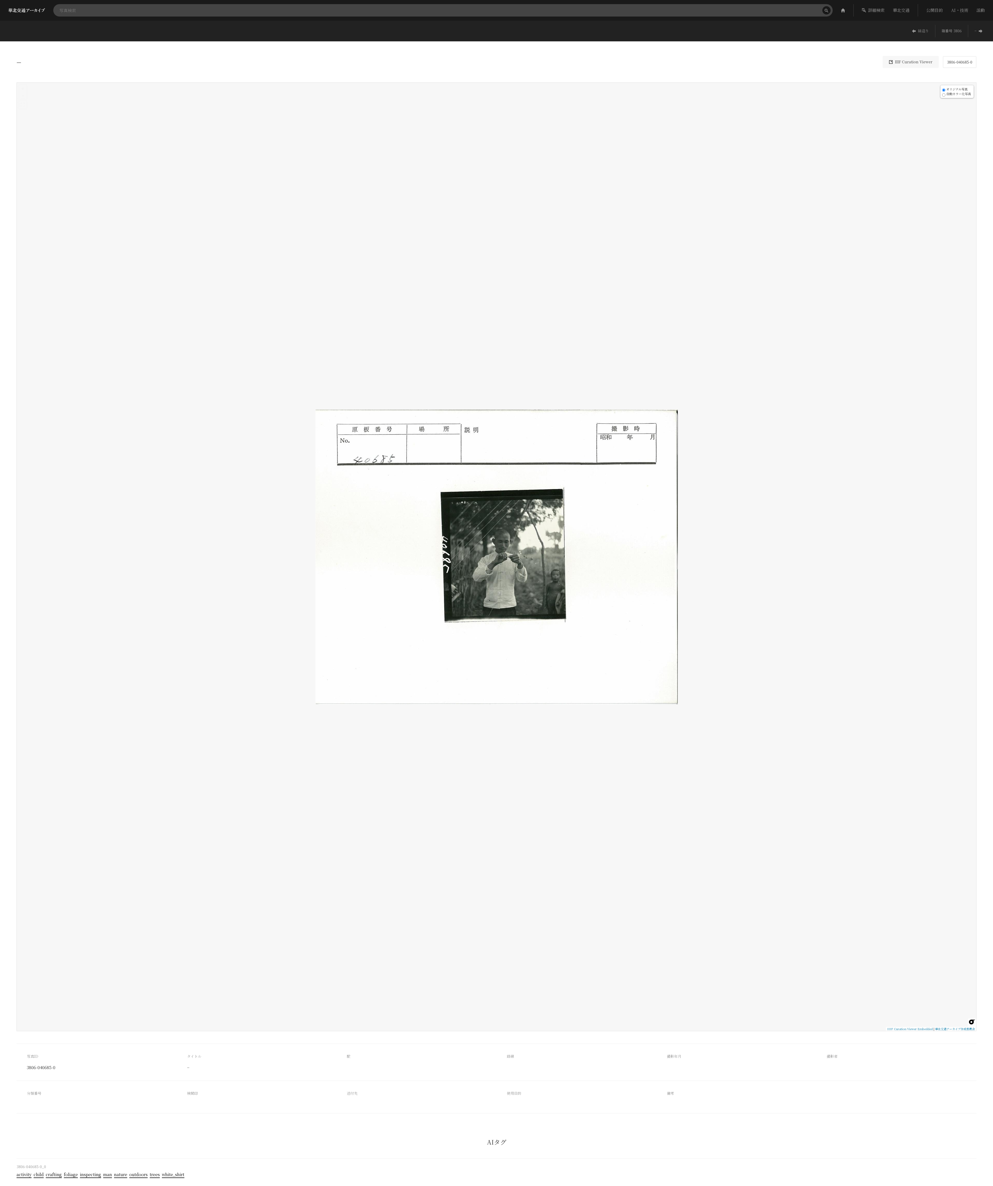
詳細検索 (876, 10)
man (107, 1174)
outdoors (138, 1174)
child (39, 1174)
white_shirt (173, 1174)
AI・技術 (959, 10)
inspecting (90, 1174)
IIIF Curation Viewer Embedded (910, 1029)
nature (120, 1174)
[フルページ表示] (22, 104)
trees (155, 1174)
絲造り (923, 30)
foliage (71, 1174)
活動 (980, 10)
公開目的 (934, 10)
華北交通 (901, 10)
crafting (54, 1174)
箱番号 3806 (952, 30)
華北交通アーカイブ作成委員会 (955, 1029)
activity (24, 1174)
